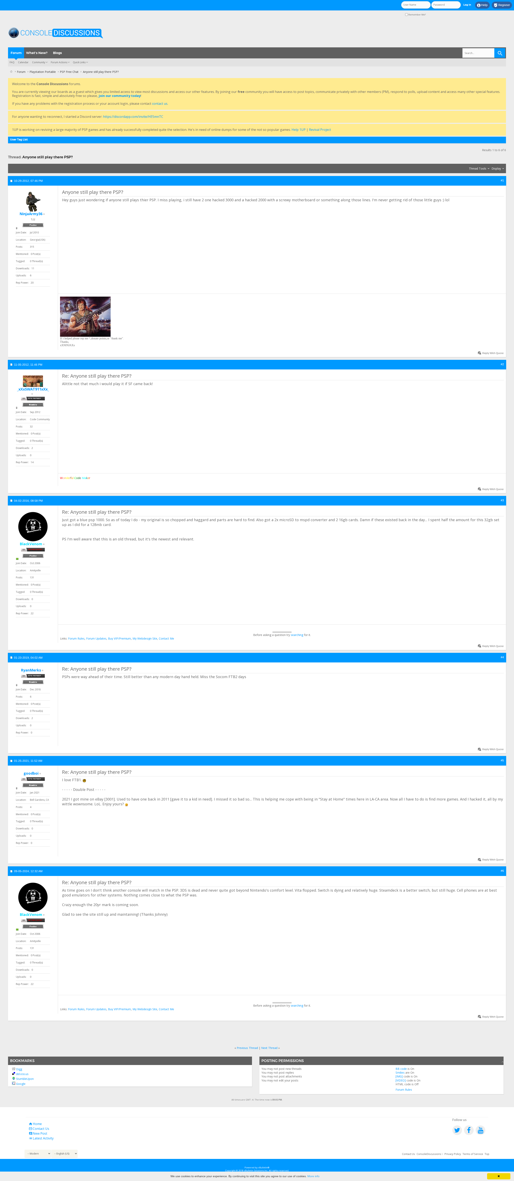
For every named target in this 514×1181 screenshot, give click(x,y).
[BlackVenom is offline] (33, 527)
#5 (502, 760)
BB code (401, 1069)
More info (313, 1176)
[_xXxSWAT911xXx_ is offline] (33, 381)
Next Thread (269, 1048)
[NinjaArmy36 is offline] (33, 202)
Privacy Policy (453, 1154)
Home (35, 1124)
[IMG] (399, 1076)
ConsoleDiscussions (429, 1154)
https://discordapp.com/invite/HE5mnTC (133, 116)
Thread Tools (477, 168)
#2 (502, 364)
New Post (38, 1133)
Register (502, 5)
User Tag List (19, 139)
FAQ (12, 62)
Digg (19, 1069)
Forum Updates (96, 638)
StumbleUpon (25, 1079)
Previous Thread (247, 1048)
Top (487, 1154)
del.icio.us (22, 1074)
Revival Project (320, 129)
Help (482, 5)
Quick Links (79, 62)
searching (297, 635)
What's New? (36, 53)
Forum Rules (76, 638)
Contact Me (166, 638)
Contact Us (39, 1128)
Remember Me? (417, 14)
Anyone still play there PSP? (47, 157)
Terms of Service (473, 1154)
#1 (502, 180)
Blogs (57, 53)
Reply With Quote (493, 353)
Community (38, 62)
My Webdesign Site (145, 638)
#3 (502, 500)
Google (20, 1084)
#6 (502, 870)
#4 (502, 657)
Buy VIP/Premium (119, 638)
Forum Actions (59, 62)
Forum (16, 53)
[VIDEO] (401, 1080)
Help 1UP (299, 129)
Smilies (400, 1072)
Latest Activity (41, 1138)
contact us (159, 103)
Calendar (23, 62)
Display (496, 168)
